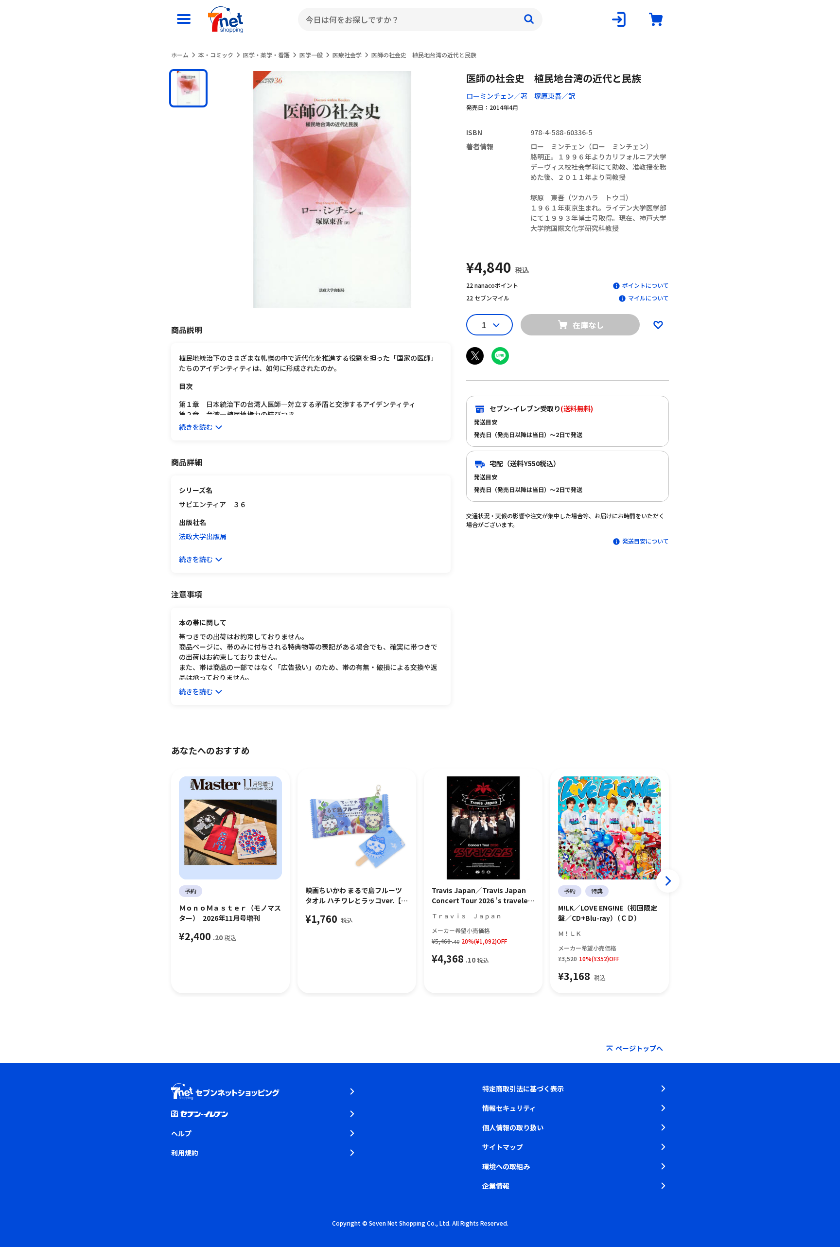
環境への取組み (506, 1166)
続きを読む (196, 427)
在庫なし (588, 325)
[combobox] (420, 19)
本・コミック (215, 55)
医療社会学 (347, 55)
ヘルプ (181, 1133)
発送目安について (645, 541)
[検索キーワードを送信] (529, 19)
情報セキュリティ (509, 1108)
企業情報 (495, 1186)
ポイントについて (645, 285)
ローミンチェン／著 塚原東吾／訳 (520, 96)
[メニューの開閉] (183, 19)
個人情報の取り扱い (512, 1127)
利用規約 (184, 1153)
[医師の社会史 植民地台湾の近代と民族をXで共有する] (475, 356)
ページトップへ (639, 1048)
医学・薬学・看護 (266, 55)
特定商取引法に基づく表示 (523, 1088)
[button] (188, 88)
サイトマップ (502, 1147)
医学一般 (311, 55)
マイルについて (648, 298)
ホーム (180, 55)
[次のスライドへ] (668, 881)
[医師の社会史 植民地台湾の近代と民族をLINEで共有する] (500, 356)
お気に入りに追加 (658, 324)
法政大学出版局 (203, 536)
